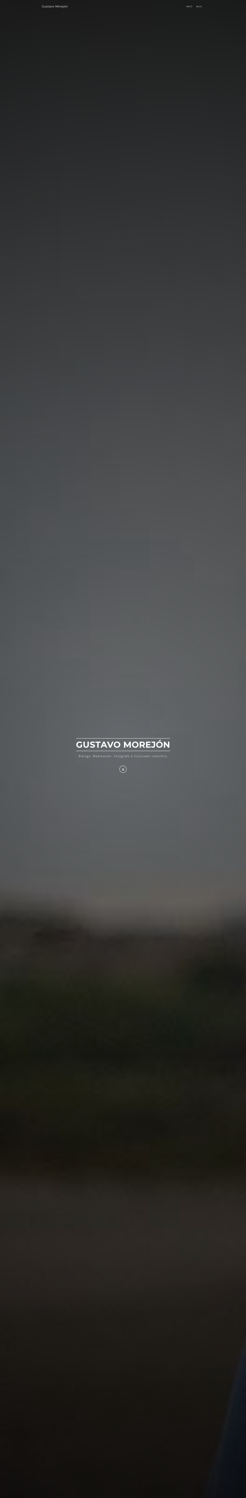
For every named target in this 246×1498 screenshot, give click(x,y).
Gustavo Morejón (55, 6)
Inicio (189, 6)
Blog (199, 6)
